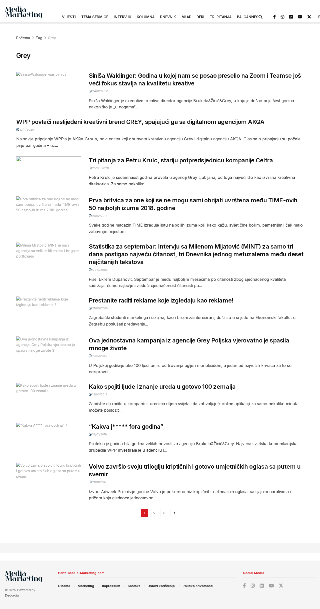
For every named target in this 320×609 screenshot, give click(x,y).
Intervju (122, 17)
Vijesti (69, 17)
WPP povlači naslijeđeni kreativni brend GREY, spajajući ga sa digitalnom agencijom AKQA (140, 121)
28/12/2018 (100, 216)
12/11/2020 (26, 129)
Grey (52, 38)
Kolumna (145, 17)
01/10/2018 (99, 270)
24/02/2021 (100, 91)
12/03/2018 (100, 394)
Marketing (86, 586)
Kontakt (134, 586)
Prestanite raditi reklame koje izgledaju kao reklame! (161, 300)
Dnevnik (168, 17)
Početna (23, 38)
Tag (39, 38)
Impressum (111, 586)
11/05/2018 (99, 356)
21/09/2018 (100, 308)
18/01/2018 (99, 434)
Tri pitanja (221, 17)
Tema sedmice (94, 17)
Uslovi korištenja (161, 586)
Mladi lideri (193, 17)
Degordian (12, 595)
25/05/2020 (100, 168)
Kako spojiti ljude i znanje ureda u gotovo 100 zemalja (162, 386)
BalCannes (247, 17)
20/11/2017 (99, 482)
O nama (64, 586)
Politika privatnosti (197, 586)
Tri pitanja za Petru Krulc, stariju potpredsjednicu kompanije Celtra (181, 160)
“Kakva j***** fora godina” (126, 426)
